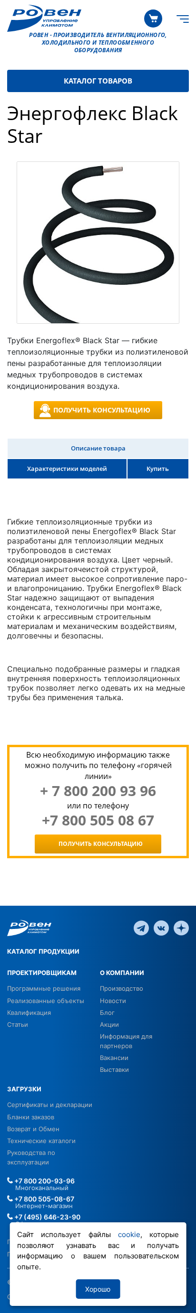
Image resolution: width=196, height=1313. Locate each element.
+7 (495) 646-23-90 (46, 1217)
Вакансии (114, 1057)
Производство (121, 988)
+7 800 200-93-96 (44, 1181)
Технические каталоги (41, 1140)
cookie (129, 1234)
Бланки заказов (30, 1117)
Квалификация (29, 1012)
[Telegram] (141, 927)
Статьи (17, 1024)
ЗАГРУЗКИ (24, 1089)
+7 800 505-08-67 (43, 1199)
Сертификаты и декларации (49, 1104)
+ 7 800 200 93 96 (98, 791)
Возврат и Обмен (33, 1129)
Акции (109, 1024)
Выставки (114, 1069)
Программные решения (43, 988)
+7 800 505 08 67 (98, 820)
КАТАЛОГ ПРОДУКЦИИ (43, 951)
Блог (107, 1012)
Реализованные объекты (45, 1000)
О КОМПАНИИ (122, 972)
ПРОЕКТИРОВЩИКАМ (42, 972)
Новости (113, 1000)
